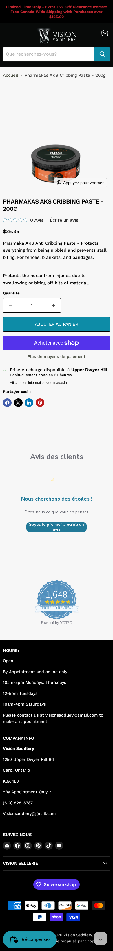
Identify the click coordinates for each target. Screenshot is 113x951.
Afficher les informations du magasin (38, 383)
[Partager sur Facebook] (7, 402)
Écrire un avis (64, 220)
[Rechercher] (102, 54)
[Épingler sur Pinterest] (40, 402)
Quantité (11, 293)
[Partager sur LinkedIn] (29, 402)
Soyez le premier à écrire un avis (56, 527)
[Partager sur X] (18, 402)
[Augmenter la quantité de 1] (54, 305)
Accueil (10, 75)
